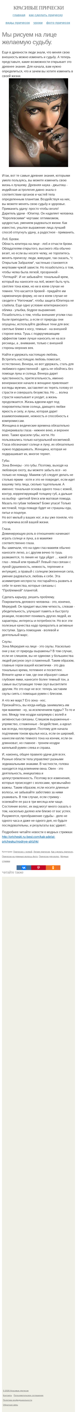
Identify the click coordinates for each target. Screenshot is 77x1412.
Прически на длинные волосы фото (20, 856)
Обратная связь (10, 1404)
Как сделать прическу (46, 15)
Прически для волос (49, 856)
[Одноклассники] (53, 867)
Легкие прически (41, 851)
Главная (19, 15)
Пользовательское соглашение (28, 1395)
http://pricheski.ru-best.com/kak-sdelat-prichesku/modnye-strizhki (28, 839)
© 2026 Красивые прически (16, 1390)
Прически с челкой (22, 851)
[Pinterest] (38, 867)
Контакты (7, 1395)
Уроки (38, 22)
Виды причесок (18, 22)
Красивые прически (38, 7)
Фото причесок (58, 22)
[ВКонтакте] (24, 867)
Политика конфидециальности (17, 1400)
